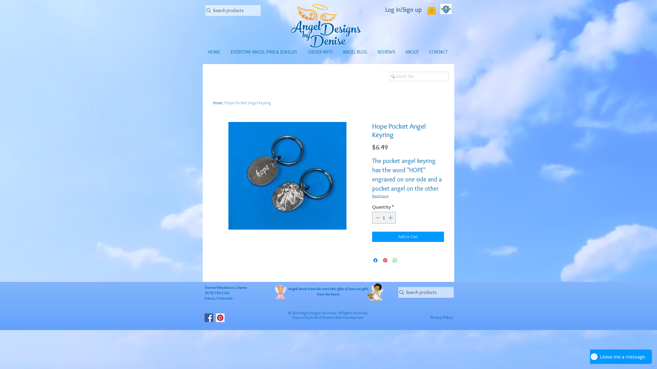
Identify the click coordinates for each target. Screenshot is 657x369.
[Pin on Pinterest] (385, 260)
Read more (380, 196)
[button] (432, 9)
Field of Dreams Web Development (337, 317)
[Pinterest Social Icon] (220, 317)
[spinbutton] (384, 217)
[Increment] (391, 217)
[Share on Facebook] (375, 260)
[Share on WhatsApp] (395, 260)
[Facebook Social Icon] (209, 317)
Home (218, 102)
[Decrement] (377, 217)
